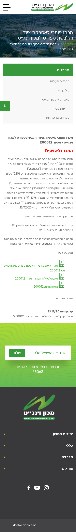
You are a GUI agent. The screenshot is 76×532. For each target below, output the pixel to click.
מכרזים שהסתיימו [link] (58, 117)
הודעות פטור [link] (61, 108)
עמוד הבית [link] (67, 44)
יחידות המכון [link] (63, 434)
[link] (5, 106)
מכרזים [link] (67, 457)
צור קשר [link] (66, 468)
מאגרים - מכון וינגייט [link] (56, 99)
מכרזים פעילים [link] (60, 81)
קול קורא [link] (64, 90)
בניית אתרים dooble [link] (24, 525)
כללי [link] (69, 445)
